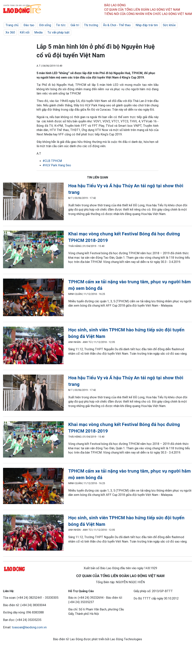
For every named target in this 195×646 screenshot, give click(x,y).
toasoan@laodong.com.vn (29, 627)
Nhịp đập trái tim (147, 25)
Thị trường (91, 25)
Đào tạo (28, 25)
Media (38, 32)
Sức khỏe (169, 25)
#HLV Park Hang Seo (57, 165)
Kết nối (24, 32)
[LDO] (33, 202)
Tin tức (61, 25)
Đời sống (45, 25)
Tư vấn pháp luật (58, 32)
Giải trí (75, 25)
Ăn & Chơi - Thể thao (117, 25)
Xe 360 (10, 32)
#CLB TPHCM (52, 161)
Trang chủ (12, 25)
